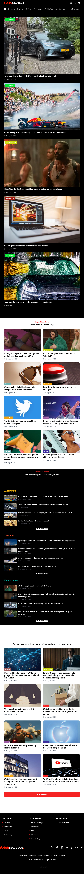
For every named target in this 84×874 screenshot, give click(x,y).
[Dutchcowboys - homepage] (14, 3)
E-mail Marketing (14, 9)
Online (46, 705)
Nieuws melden (43, 856)
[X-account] (52, 847)
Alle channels (60, 9)
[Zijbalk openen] (5, 9)
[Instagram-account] (62, 847)
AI (23, 9)
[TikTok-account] (71, 847)
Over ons (32, 856)
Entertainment (48, 350)
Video (45, 775)
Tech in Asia (49, 9)
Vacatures (8, 705)
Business (7, 669)
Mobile (46, 451)
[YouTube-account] (76, 847)
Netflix (28, 9)
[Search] (71, 3)
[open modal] (79, 3)
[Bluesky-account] (81, 847)
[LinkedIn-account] (67, 847)
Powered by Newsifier (42, 867)
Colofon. (63, 856)
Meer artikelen (42, 528)
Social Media (47, 384)
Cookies (54, 856)
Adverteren (75, 9)
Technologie (38, 9)
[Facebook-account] (57, 847)
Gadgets (7, 384)
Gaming (7, 350)
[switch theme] (75, 3)
